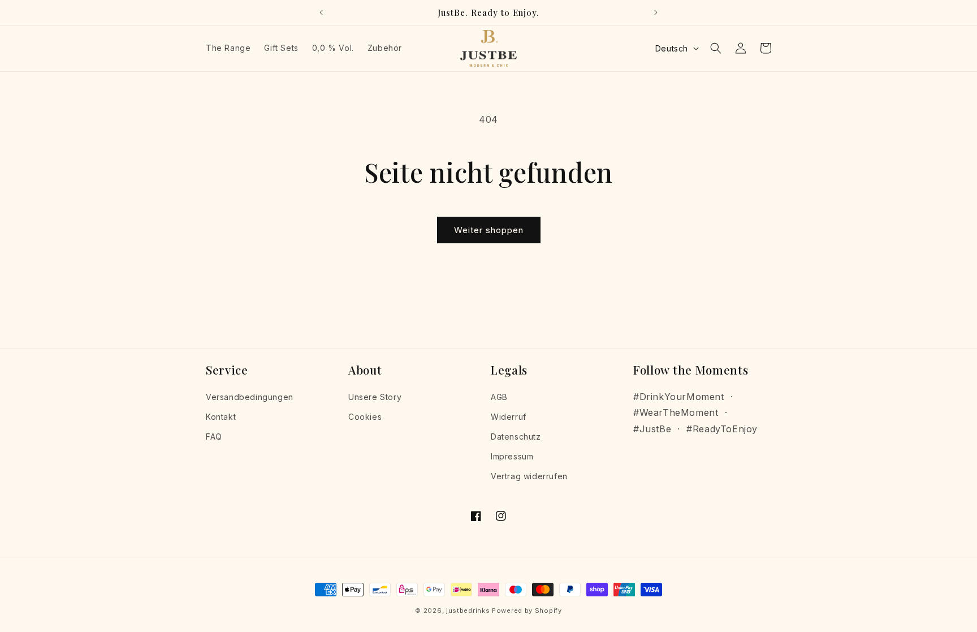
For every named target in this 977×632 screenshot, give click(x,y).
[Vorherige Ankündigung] (321, 12)
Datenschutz (516, 436)
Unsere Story (374, 397)
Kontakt (221, 417)
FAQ (214, 436)
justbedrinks (468, 610)
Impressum (512, 456)
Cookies (365, 417)
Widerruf (508, 417)
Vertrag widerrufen (529, 476)
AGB (499, 397)
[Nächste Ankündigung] (655, 12)
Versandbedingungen (249, 397)
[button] (715, 48)
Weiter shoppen (489, 230)
